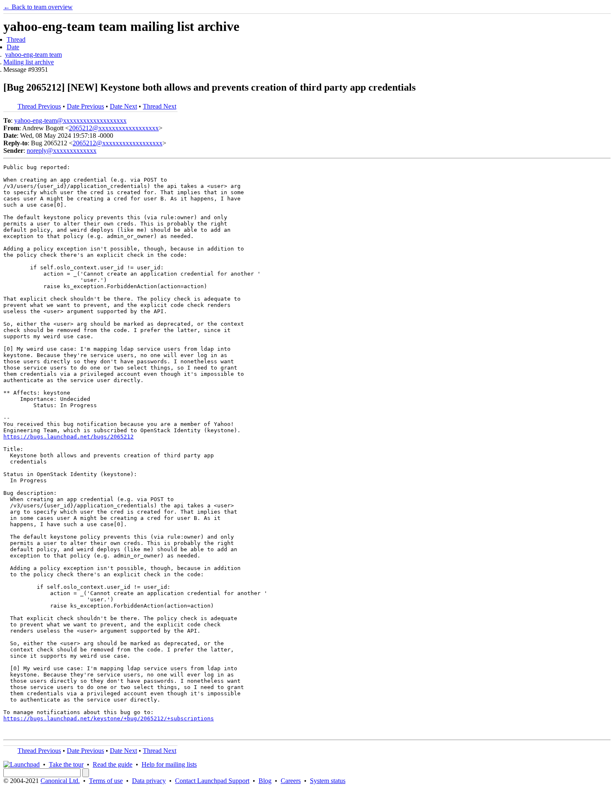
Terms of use (106, 780)
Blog (265, 780)
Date (13, 47)
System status (327, 780)
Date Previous (85, 106)
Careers (291, 780)
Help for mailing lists (169, 764)
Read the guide (112, 764)
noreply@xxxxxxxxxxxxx (61, 150)
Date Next (123, 106)
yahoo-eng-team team (33, 54)
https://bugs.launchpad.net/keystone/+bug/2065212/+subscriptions (108, 718)
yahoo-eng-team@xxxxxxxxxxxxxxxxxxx (70, 120)
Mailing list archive (28, 62)
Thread (16, 39)
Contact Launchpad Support (212, 780)
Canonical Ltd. (60, 780)
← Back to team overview (38, 6)
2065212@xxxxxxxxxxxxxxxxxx (114, 128)
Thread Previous (39, 106)
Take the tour (66, 764)
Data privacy (149, 780)
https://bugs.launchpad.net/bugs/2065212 (68, 436)
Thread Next (159, 106)
